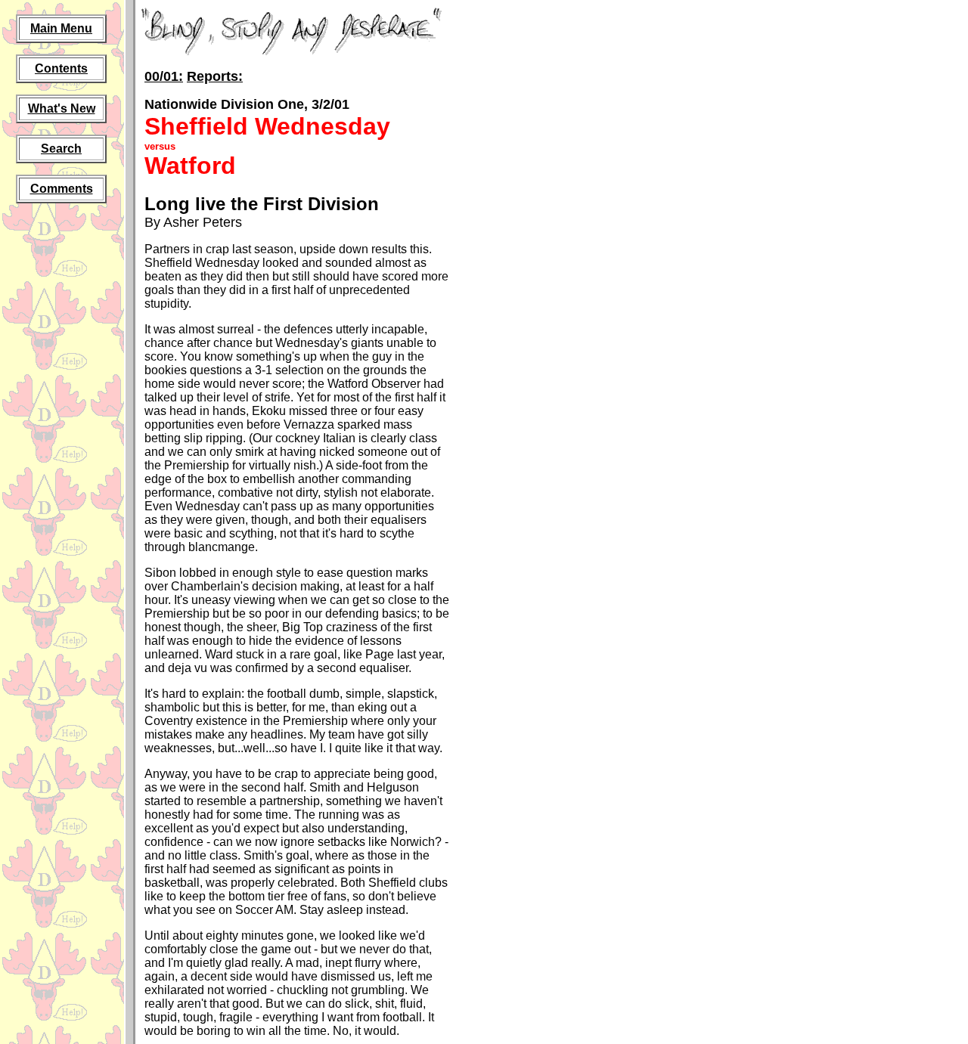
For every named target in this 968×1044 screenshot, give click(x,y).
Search (61, 148)
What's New (61, 108)
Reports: (215, 76)
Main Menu (61, 28)
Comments (61, 188)
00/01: (163, 76)
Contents (61, 68)
